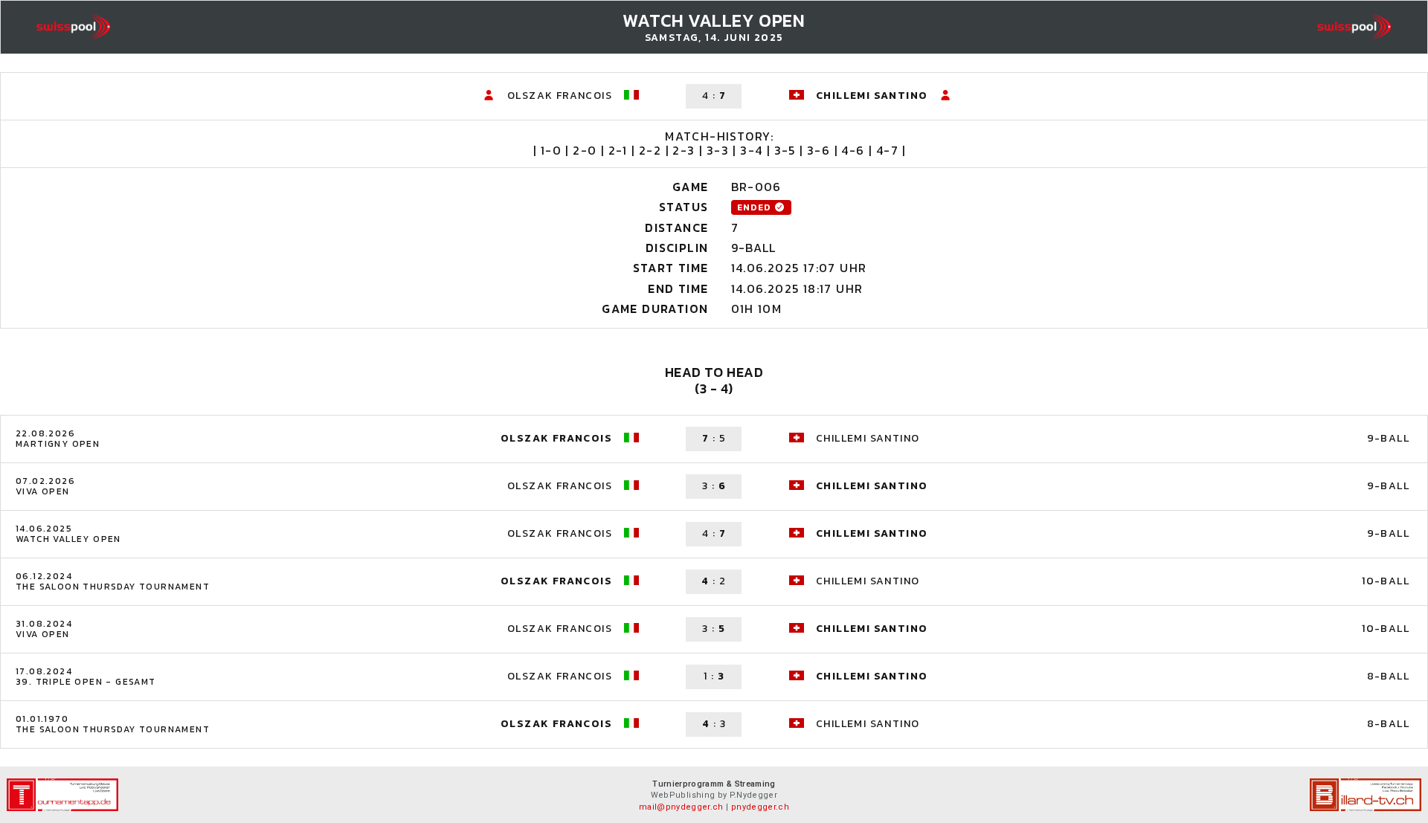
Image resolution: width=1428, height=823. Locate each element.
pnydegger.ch (760, 807)
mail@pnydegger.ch (681, 807)
